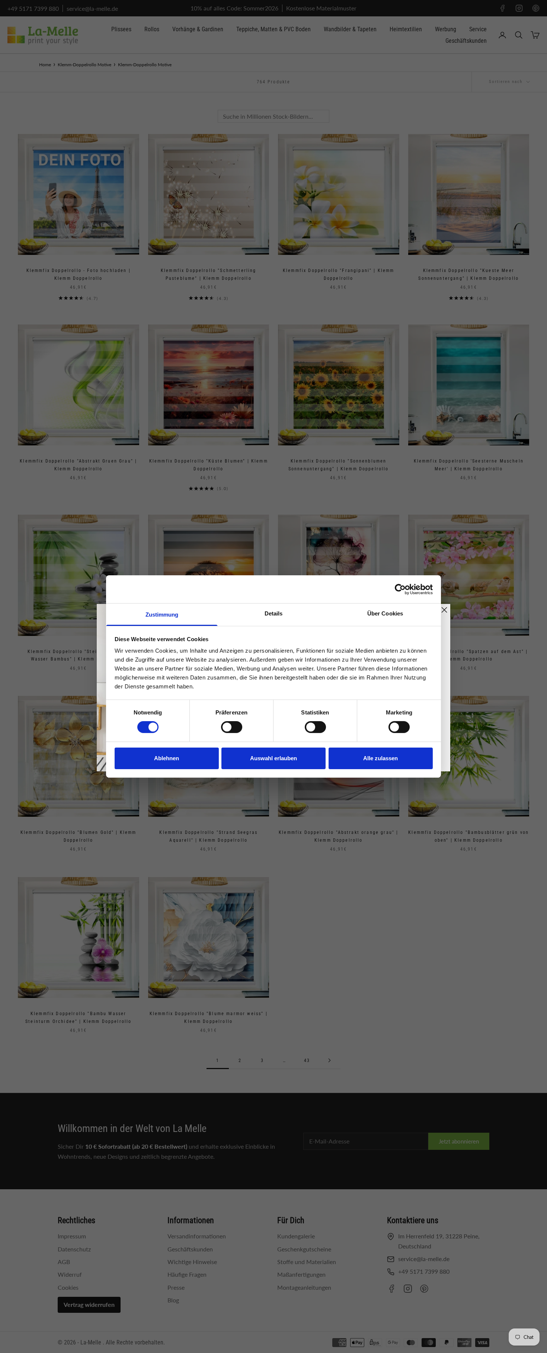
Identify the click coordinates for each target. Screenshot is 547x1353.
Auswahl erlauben (273, 758)
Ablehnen (166, 758)
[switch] (231, 727)
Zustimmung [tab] (162, 614)
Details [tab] (274, 613)
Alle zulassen (380, 758)
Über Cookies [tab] (385, 613)
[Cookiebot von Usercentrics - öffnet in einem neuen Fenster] (400, 589)
